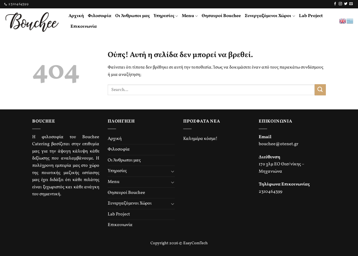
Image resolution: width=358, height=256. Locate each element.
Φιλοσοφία (99, 16)
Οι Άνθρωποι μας (132, 16)
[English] (343, 21)
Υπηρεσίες (164, 16)
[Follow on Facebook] (335, 4)
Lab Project (311, 16)
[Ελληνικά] (350, 21)
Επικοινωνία (83, 27)
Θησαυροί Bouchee (221, 16)
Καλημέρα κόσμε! (200, 139)
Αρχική (76, 16)
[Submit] (320, 89)
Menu (188, 16)
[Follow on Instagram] (340, 4)
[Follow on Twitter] (345, 4)
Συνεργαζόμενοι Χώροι (268, 16)
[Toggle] (172, 171)
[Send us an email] (351, 4)
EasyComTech (195, 243)
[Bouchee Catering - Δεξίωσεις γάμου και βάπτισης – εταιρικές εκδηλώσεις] (32, 21)
